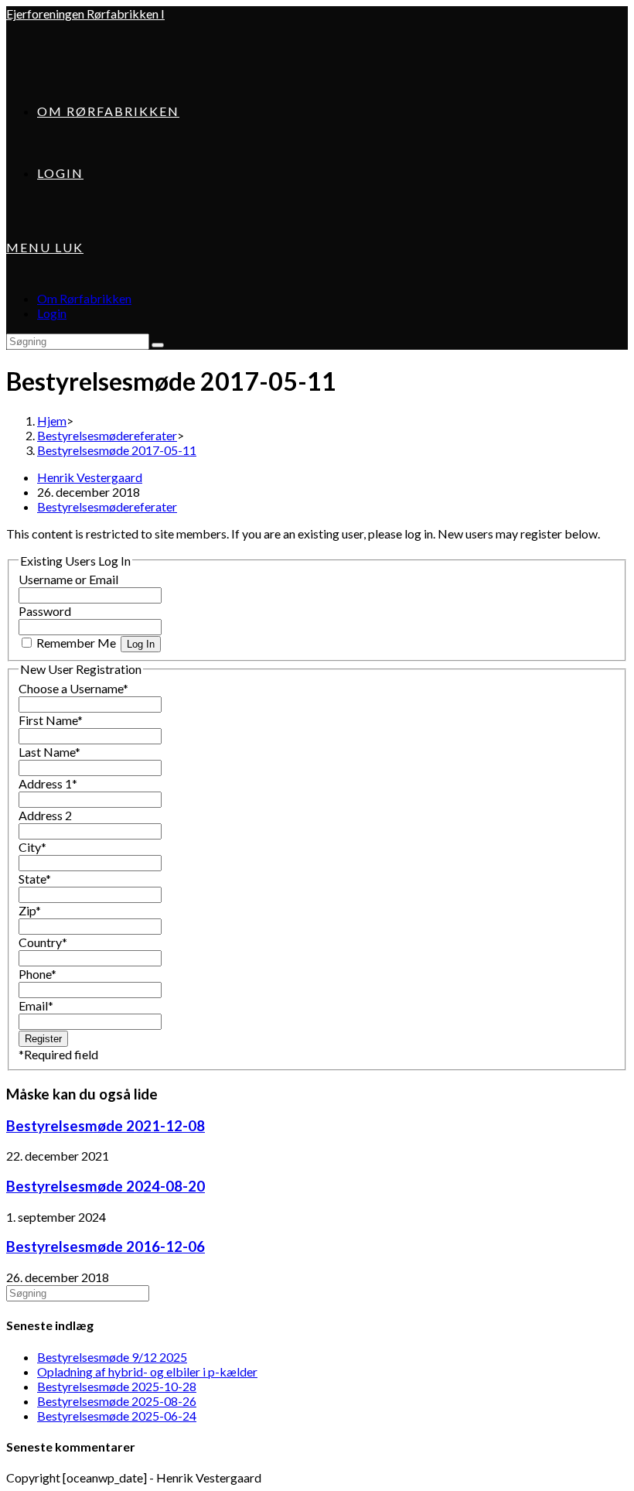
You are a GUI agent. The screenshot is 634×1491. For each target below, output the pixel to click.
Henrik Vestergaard (89, 477)
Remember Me (76, 642)
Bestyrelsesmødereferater (107, 506)
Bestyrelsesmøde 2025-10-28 (116, 1386)
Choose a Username (73, 688)
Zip (30, 910)
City (32, 847)
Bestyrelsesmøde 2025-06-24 (116, 1415)
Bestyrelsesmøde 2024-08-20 (105, 1186)
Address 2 (45, 815)
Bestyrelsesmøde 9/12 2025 (112, 1356)
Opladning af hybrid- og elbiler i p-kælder (147, 1371)
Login (51, 313)
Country (43, 942)
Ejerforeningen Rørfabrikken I (85, 13)
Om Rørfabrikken (84, 298)
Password (45, 611)
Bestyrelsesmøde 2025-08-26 (116, 1401)
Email (36, 1005)
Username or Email (68, 579)
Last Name (49, 751)
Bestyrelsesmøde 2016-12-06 (105, 1246)
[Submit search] (158, 345)
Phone (37, 973)
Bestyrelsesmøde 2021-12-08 (105, 1125)
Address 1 (48, 783)
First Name (51, 720)
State (35, 878)
